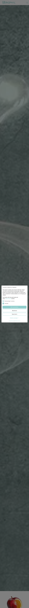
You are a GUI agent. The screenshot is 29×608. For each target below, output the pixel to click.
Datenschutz (8, 298)
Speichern (14, 314)
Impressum (11, 321)
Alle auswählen (14, 307)
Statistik (6, 303)
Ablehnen (14, 311)
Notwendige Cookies (10, 301)
